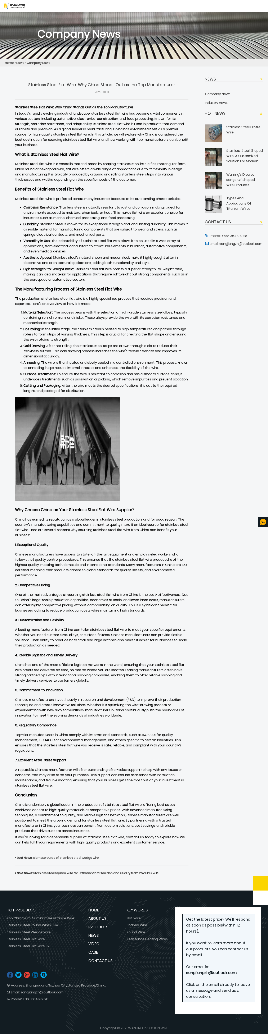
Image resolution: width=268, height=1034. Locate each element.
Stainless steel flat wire (33, 163)
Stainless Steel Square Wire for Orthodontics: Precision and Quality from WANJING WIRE (87, 873)
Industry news (216, 102)
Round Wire (136, 932)
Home (9, 63)
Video (93, 943)
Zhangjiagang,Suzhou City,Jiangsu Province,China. (66, 985)
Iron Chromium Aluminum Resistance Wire (40, 918)
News (20, 63)
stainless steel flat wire (63, 298)
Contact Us (100, 960)
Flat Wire (134, 918)
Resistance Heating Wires (147, 939)
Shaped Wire (137, 925)
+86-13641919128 (35, 999)
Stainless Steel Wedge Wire (29, 932)
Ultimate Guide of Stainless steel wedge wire (57, 858)
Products (98, 927)
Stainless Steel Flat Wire (26, 939)
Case (93, 952)
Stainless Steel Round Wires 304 (32, 925)
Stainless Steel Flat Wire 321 (28, 946)
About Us (97, 918)
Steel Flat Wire (41, 107)
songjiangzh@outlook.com (42, 992)
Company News (38, 63)
